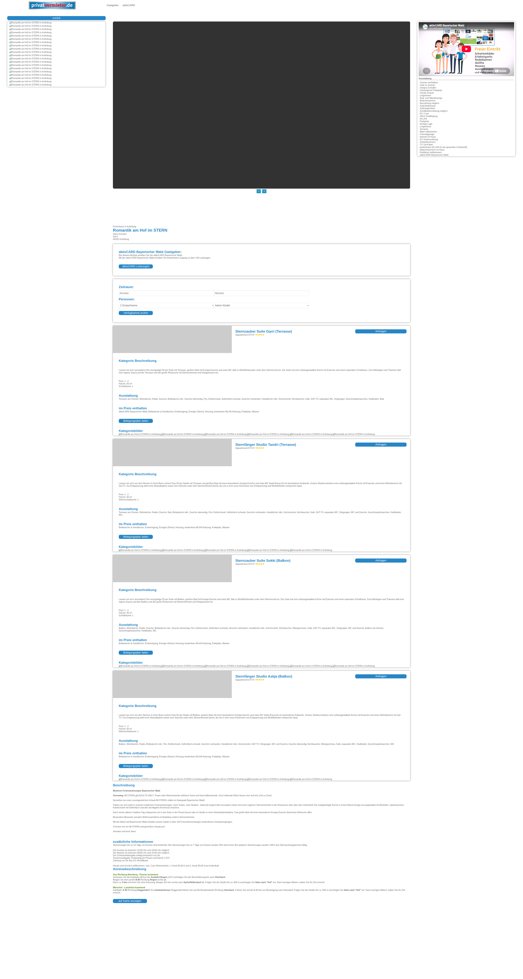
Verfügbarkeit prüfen (136, 313)
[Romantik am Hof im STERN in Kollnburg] (56, 23)
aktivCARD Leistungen (135, 266)
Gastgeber (112, 5)
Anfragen (380, 331)
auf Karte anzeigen (129, 901)
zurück (56, 18)
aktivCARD (129, 5)
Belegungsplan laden (135, 421)
